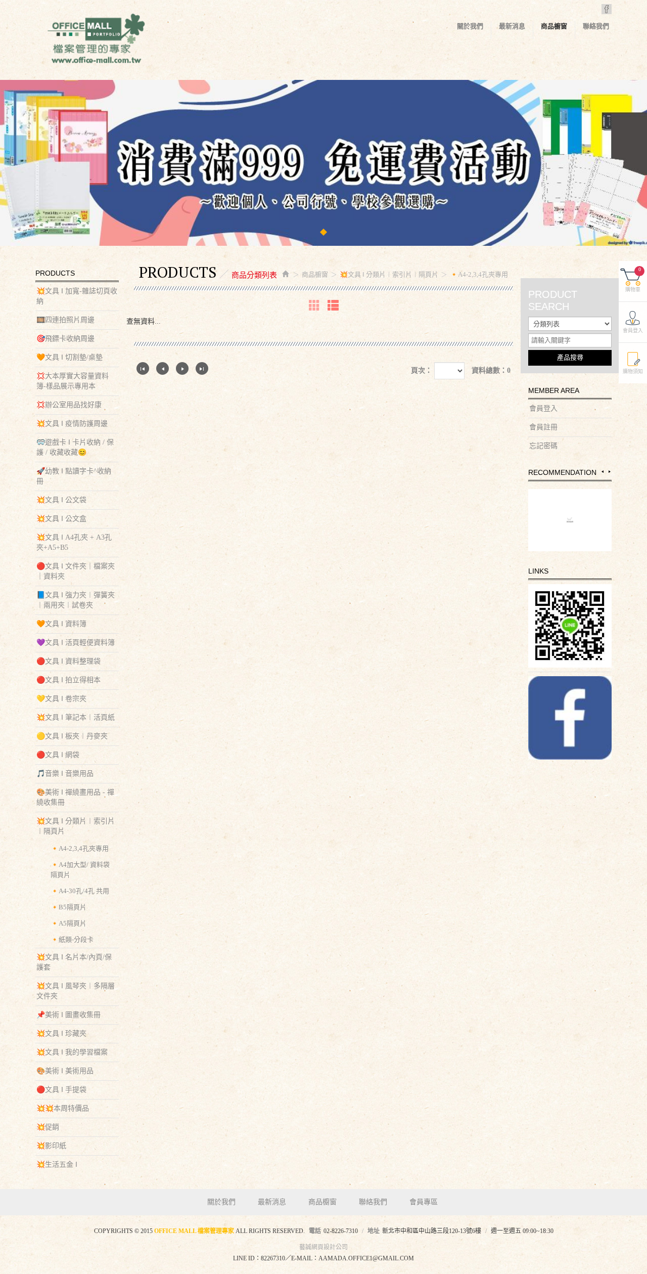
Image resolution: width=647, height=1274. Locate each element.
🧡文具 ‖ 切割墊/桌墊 (69, 357)
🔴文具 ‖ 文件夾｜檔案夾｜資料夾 (75, 571)
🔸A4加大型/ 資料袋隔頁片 (80, 869)
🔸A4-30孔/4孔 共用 (80, 891)
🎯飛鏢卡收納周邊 (65, 338)
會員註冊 (543, 427)
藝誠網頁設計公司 (323, 1247)
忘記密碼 (543, 446)
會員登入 (543, 408)
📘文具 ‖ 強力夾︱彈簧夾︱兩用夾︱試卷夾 (75, 600)
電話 (315, 1231)
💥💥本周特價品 (62, 1108)
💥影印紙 (51, 1146)
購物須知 (633, 371)
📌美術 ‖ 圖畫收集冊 (68, 1015)
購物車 (633, 279)
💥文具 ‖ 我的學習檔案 (72, 1052)
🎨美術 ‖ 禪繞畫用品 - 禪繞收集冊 (75, 797)
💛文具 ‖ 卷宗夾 (61, 698)
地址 (373, 1231)
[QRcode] (570, 626)
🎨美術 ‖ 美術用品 (65, 1071)
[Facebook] (570, 718)
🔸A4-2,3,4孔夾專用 (80, 848)
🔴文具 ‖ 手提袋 (61, 1089)
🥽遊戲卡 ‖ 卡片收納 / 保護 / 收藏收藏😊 (75, 447)
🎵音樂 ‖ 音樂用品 (65, 773)
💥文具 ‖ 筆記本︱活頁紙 (75, 717)
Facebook (607, 9)
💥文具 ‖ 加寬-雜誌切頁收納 (76, 296)
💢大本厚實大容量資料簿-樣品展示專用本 (72, 381)
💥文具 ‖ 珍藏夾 (61, 1033)
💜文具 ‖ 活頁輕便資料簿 (75, 642)
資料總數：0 (491, 370)
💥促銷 (47, 1127)
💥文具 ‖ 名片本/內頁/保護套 (74, 962)
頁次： (421, 370)
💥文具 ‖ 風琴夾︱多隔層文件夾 (75, 991)
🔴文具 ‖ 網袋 (57, 755)
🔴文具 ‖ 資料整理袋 (68, 661)
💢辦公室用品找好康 (69, 405)
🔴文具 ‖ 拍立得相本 (68, 680)
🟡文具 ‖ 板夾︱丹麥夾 (72, 736)
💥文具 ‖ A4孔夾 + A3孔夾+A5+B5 (74, 542)
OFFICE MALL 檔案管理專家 (96, 40)
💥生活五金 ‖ (56, 1164)
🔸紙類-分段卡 (72, 939)
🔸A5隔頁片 (68, 923)
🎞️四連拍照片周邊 (65, 320)
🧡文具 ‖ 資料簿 (61, 624)
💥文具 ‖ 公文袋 (61, 500)
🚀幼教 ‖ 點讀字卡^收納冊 (73, 476)
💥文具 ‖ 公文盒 (61, 518)
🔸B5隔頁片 (68, 907)
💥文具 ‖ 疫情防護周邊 (72, 423)
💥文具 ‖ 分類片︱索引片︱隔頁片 (75, 826)
